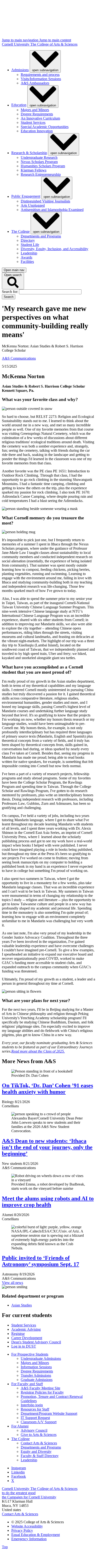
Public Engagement (25, 196)
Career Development (26, 1338)
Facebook (18, 1476)
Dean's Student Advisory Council (36, 1342)
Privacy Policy (22, 1530)
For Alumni (19, 1426)
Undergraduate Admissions (41, 1359)
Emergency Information (29, 1539)
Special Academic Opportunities (45, 127)
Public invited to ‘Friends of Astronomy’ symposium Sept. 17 (40, 1261)
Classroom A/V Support (39, 1422)
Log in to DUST (23, 1346)
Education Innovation (37, 131)
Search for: (10, 292)
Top (5, 1547)
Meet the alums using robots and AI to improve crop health (48, 1201)
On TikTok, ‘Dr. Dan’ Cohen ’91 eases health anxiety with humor (47, 1088)
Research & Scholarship (29, 153)
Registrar (18, 1334)
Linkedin (18, 1472)
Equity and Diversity (36, 1452)
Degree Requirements (37, 114)
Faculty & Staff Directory (40, 1456)
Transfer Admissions (36, 1375)
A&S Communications (19, 358)
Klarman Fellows (33, 170)
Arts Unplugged (33, 205)
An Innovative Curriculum (40, 118)
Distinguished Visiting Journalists (45, 201)
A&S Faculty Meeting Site (40, 1388)
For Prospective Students (29, 1354)
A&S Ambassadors (35, 83)
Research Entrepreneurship (41, 174)
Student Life (30, 245)
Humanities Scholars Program (43, 166)
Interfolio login (32, 1405)
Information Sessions (36, 1367)
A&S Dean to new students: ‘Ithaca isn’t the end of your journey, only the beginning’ (47, 1147)
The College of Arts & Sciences (53, 44)
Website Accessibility (27, 1526)
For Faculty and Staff (27, 1384)
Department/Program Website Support (49, 1413)
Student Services (33, 122)
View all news (12, 1283)
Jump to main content (55, 40)
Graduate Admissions (37, 1380)
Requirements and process (40, 75)
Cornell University (16, 44)
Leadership (29, 253)
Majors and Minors (35, 110)
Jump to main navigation (20, 40)
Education (18, 105)
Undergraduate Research (39, 157)
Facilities (27, 262)
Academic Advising (26, 1329)
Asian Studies (21, 1305)
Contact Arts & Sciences (39, 1443)
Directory (28, 240)
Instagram (18, 1468)
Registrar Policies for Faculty (42, 1392)
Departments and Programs (41, 236)
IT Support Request (35, 1418)
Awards (26, 257)
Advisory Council (34, 1430)
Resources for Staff (35, 1409)
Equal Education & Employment (35, 1535)
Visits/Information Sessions (41, 79)
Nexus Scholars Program (39, 162)
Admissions (20, 70)
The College (20, 231)
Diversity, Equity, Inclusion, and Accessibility (54, 249)
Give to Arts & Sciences (39, 1435)
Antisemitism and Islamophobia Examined (52, 210)
